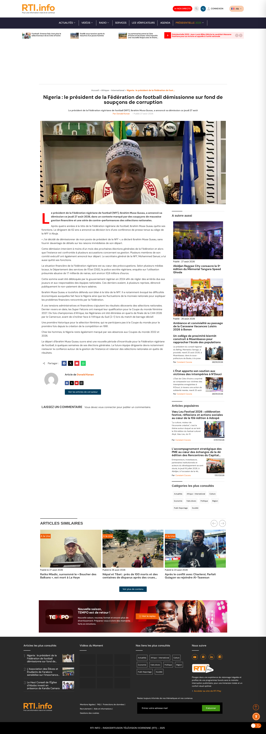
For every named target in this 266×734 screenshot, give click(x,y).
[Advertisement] (133, 63)
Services (120, 22)
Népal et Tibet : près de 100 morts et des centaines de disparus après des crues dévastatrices (130, 577)
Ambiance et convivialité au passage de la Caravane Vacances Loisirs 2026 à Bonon (198, 326)
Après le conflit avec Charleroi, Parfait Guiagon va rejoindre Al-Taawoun (190, 575)
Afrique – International (196, 494)
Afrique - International (112, 90)
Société (195, 508)
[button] (237, 35)
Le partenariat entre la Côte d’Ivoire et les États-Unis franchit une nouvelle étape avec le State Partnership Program (143, 36)
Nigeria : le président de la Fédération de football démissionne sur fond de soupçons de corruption (42, 660)
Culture (212, 494)
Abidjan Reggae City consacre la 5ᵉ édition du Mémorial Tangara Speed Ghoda (197, 269)
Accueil (95, 90)
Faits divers (191, 501)
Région (215, 501)
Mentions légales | (88, 704)
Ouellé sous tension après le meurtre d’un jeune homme (92, 34)
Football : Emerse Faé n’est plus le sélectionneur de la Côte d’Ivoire (46, 34)
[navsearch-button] (196, 9)
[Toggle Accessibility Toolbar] (256, 716)
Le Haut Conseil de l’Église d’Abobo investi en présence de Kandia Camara (43, 685)
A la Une (45, 536)
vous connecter (107, 407)
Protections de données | (114, 704)
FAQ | (99, 704)
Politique (204, 501)
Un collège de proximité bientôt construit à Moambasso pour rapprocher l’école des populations (197, 339)
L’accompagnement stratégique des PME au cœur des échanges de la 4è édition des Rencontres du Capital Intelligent (197, 452)
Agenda (165, 22)
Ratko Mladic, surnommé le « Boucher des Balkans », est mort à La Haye (68, 575)
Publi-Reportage (181, 508)
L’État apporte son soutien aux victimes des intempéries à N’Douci (197, 372)
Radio (103, 22)
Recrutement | (86, 708)
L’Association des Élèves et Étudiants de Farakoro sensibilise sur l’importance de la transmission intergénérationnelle (42, 675)
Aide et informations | (103, 708)
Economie (178, 501)
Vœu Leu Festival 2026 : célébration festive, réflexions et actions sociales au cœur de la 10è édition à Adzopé (197, 415)
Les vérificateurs (143, 22)
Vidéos (85, 22)
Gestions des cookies (89, 713)
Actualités (66, 22)
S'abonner (211, 708)
